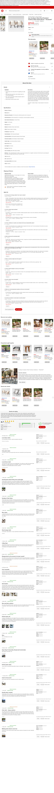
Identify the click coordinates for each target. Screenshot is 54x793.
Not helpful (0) (18, 214)
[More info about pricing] (52, 24)
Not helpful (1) (18, 201)
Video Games (12, 3)
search (41, 10)
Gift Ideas (31, 3)
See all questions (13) (9, 309)
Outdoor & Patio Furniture (17, 14)
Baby (15, 1)
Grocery (4, 1)
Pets (32, 1)
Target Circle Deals (29, 4)
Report (21, 201)
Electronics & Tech (6, 3)
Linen (29, 29)
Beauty (17, 1)
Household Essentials (10, 1)
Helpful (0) (14, 214)
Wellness (37, 1)
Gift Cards (35, 3)
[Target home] (2, 10)
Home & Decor (34, 0)
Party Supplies (26, 3)
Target (2, 14)
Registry (4, 5)
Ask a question (19, 309)
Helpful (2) (13, 293)
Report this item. (32, 166)
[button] (31, 21)
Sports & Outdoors (27, 1)
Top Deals (24, 4)
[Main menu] (6, 11)
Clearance (7, 4)
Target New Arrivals (3, 0)
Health (34, 1)
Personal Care (21, 1)
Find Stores (16, 5)
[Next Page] (52, 29)
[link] (31, 21)
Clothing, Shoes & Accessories (26, 0)
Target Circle (12, 5)
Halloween (18, 0)
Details (13, 187)
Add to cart (32, 58)
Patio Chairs (31, 14)
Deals (4, 4)
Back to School (10, 0)
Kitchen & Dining (40, 0)
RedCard (8, 5)
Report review (47, 470)
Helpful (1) (13, 201)
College (14, 0)
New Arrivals (11, 4)
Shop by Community (40, 3)
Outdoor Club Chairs (38, 14)
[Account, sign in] (46, 11)
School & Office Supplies (43, 1)
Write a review (42, 427)
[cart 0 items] (52, 11)
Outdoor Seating (25, 14)
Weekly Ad (35, 4)
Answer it (7, 206)
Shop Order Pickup (40, 4)
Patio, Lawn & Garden (7, 14)
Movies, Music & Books (19, 3)
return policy (33, 179)
